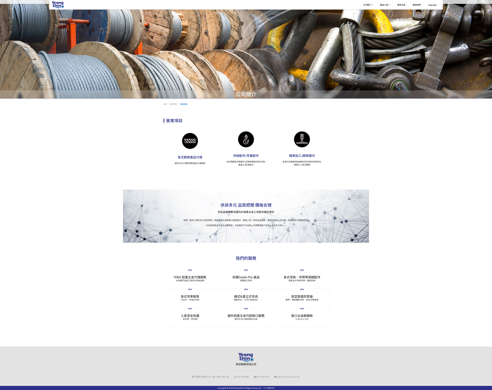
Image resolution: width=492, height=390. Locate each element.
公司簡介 (367, 4)
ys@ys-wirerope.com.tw (288, 376)
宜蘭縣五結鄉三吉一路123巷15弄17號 (211, 376)
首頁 (165, 104)
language (432, 4)
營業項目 (183, 104)
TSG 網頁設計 (269, 388)
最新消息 (401, 4)
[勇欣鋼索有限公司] (58, 4)
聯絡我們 (417, 4)
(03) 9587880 (242, 376)
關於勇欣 (173, 104)
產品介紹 (384, 4)
